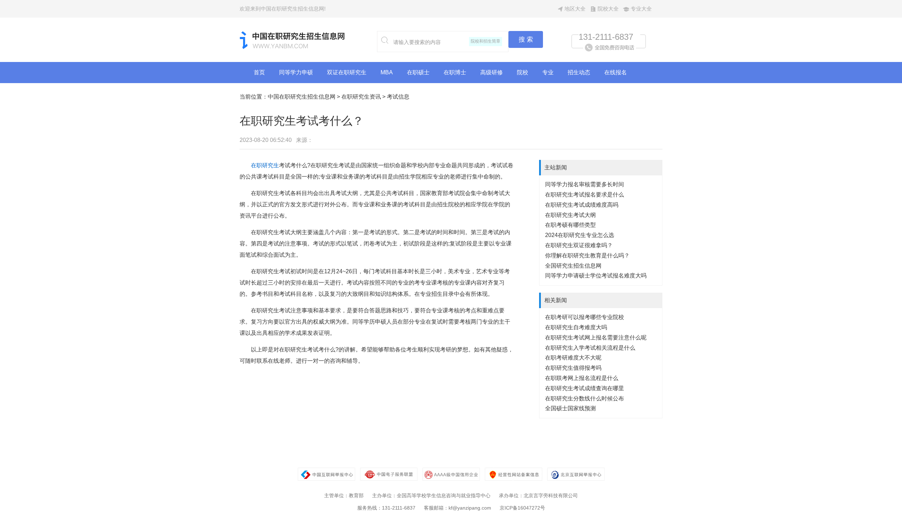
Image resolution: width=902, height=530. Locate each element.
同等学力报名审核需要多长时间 (584, 184)
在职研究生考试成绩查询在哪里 (584, 388)
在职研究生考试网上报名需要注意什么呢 (596, 338)
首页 (259, 72)
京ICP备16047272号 (522, 508)
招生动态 (579, 72)
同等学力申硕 (296, 72)
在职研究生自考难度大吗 (576, 327)
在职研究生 (265, 165)
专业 (548, 72)
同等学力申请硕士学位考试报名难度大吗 (596, 276)
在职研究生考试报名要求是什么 (584, 195)
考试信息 (398, 97)
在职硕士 (418, 72)
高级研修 (491, 72)
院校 (522, 72)
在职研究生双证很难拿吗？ (579, 245)
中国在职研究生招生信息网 (301, 97)
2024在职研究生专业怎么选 (579, 235)
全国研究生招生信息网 (573, 266)
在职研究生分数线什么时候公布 (584, 398)
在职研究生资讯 (361, 97)
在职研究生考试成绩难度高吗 (581, 205)
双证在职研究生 (346, 72)
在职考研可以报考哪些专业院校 (584, 317)
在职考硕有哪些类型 (570, 225)
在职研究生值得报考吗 (573, 368)
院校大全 (608, 9)
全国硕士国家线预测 (570, 408)
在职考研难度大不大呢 (573, 358)
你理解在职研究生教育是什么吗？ (587, 255)
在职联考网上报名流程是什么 (581, 378)
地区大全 (575, 9)
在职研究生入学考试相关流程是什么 (590, 348)
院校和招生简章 (485, 41)
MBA (387, 72)
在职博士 (455, 72)
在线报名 (615, 72)
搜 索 (526, 39)
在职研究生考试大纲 (570, 215)
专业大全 (641, 9)
